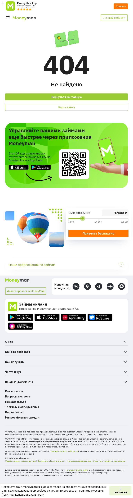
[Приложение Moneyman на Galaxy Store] (20, 326)
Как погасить (14, 391)
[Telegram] (98, 286)
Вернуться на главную (66, 97)
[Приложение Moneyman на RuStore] (100, 317)
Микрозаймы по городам (22, 417)
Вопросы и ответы (17, 396)
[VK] (76, 286)
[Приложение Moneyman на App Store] (47, 317)
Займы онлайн (33, 304)
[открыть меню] (7, 17)
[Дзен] (110, 286)
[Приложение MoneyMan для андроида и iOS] (13, 306)
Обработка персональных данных (20, 461)
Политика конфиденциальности (51, 461)
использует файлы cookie (77, 470)
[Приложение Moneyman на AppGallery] (73, 317)
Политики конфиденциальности (23, 494)
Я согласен (120, 490)
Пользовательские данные (79, 461)
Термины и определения (22, 407)
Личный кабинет (114, 17)
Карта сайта (66, 107)
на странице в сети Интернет (64, 451)
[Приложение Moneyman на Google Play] (20, 317)
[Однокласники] (87, 286)
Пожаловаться (15, 402)
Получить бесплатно (98, 233)
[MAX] (121, 286)
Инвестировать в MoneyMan (26, 291)
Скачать (121, 6)
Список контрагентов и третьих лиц (109, 461)
